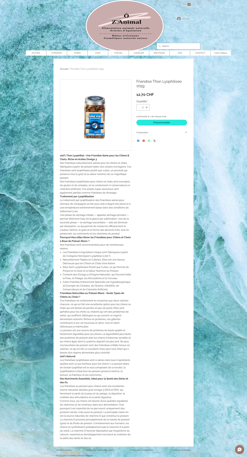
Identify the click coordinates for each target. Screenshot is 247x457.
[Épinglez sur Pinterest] (143, 140)
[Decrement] (139, 107)
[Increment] (147, 107)
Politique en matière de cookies (100, 450)
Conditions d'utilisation (181, 450)
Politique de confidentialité (141, 450)
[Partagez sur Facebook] (138, 140)
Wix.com (89, 455)
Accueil (64, 69)
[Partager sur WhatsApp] (149, 140)
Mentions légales (63, 450)
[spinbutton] (143, 107)
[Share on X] (154, 140)
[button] (189, 4)
